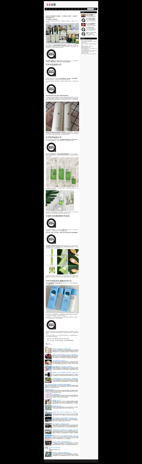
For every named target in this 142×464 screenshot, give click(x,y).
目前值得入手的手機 (49, 389)
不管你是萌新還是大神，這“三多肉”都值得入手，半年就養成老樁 (65, 378)
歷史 (81, 9)
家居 (62, 9)
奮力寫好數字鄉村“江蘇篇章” (90, 27)
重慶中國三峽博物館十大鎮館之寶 (87, 46)
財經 (75, 9)
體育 (56, 9)
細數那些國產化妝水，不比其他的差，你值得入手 (62, 366)
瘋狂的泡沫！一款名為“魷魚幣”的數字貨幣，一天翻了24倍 (91, 33)
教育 (69, 9)
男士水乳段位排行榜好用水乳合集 (54, 448)
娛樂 (72, 9)
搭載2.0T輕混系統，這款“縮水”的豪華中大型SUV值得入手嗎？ (64, 418)
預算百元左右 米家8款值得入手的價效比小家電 (61, 348)
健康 (65, 9)
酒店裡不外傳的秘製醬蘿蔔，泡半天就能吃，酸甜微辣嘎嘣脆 (91, 14)
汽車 (53, 9)
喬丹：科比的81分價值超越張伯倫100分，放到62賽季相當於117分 (90, 24)
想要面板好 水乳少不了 (56, 400)
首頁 (49, 9)
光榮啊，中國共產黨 (84, 52)
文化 (59, 9)
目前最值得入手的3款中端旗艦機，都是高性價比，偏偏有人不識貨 (65, 373)
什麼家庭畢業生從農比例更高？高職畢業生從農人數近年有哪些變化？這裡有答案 (89, 51)
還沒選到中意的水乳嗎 (56, 406)
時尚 (49, 343)
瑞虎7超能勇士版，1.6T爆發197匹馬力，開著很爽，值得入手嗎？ (65, 429)
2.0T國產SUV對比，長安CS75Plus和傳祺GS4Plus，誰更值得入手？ (64, 412)
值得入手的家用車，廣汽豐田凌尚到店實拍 (60, 424)
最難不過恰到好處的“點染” (85, 47)
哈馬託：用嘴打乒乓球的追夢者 (86, 40)
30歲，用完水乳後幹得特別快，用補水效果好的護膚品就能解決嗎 (58, 384)
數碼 (78, 9)
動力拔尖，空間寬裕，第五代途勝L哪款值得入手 (61, 441)
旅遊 (85, 9)
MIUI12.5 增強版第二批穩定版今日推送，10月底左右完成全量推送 (91, 19)
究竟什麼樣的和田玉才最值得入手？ (59, 360)
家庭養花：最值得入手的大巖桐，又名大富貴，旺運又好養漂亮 (64, 354)
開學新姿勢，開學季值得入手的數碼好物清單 (61, 452)
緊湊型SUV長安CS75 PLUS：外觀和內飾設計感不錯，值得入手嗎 (65, 435)
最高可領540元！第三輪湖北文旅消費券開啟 (89, 53)
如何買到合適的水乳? (56, 394)
